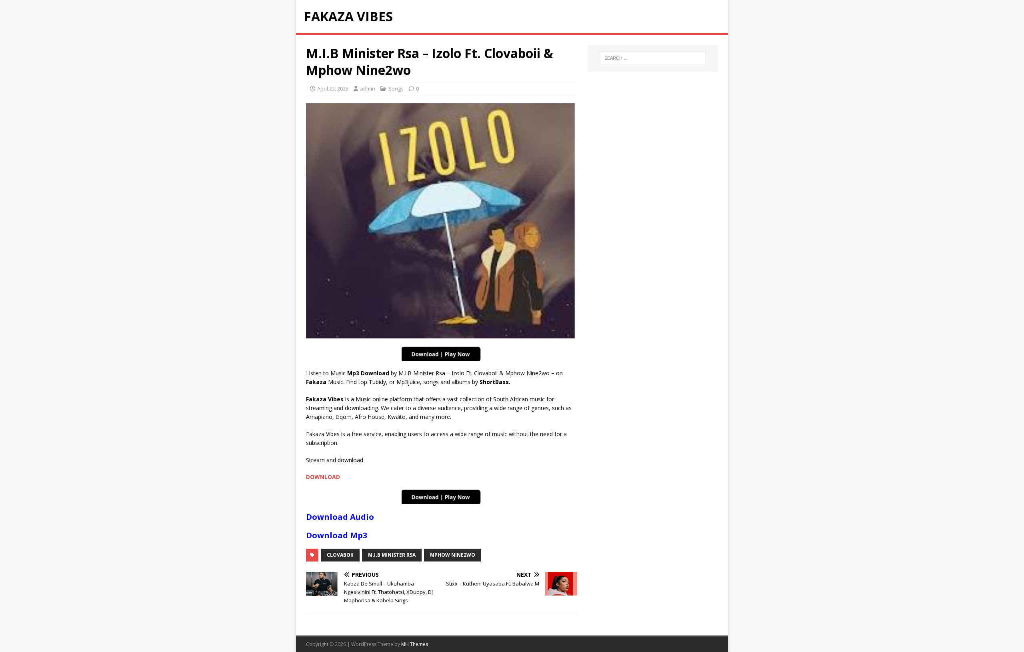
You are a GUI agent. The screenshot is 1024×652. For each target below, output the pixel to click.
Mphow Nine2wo (452, 554)
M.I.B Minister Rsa (392, 554)
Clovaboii (340, 554)
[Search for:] (653, 58)
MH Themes (414, 644)
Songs (396, 88)
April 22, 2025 (332, 88)
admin (367, 88)
